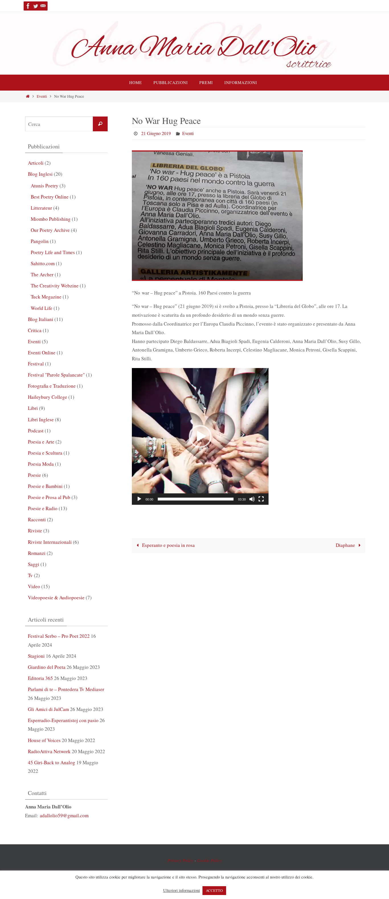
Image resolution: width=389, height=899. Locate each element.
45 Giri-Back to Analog (51, 762)
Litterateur (41, 208)
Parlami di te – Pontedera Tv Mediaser (66, 689)
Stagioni (36, 656)
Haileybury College (47, 397)
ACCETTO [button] (214, 890)
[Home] (27, 96)
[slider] (196, 499)
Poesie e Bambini (45, 486)
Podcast (36, 430)
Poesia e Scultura (45, 453)
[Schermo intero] (261, 499)
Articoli (36, 163)
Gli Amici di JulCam (48, 709)
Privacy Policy (180, 860)
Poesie (34, 475)
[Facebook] (28, 6)
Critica (35, 330)
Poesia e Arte (41, 441)
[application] (200, 436)
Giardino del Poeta (46, 667)
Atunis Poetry (44, 185)
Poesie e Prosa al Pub (49, 497)
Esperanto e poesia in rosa (168, 545)
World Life (41, 308)
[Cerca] (100, 124)
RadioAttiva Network (49, 751)
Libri (33, 408)
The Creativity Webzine (55, 285)
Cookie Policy (209, 860)
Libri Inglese (41, 419)
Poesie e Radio (43, 508)
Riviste (35, 530)
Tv (30, 575)
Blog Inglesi (40, 174)
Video (34, 586)
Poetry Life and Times (53, 252)
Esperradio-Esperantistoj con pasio (63, 720)
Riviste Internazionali (50, 542)
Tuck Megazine (46, 296)
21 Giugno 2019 (156, 133)
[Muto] (252, 499)
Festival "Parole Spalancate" (56, 374)
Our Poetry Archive (50, 230)
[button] (200, 436)
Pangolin (40, 241)
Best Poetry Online (50, 196)
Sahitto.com (43, 263)
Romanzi (37, 553)
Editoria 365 (40, 678)
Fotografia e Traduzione (52, 386)
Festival (36, 363)
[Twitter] (35, 6)
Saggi (33, 564)
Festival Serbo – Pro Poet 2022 (59, 636)
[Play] (139, 499)
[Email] (43, 6)
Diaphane (346, 545)
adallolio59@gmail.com (64, 815)
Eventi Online (42, 352)
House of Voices (44, 740)
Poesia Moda (41, 464)
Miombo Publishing (51, 219)
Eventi (42, 96)
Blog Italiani (40, 319)
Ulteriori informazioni (181, 890)
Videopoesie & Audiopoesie (56, 597)
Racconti (37, 519)
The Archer (42, 274)
